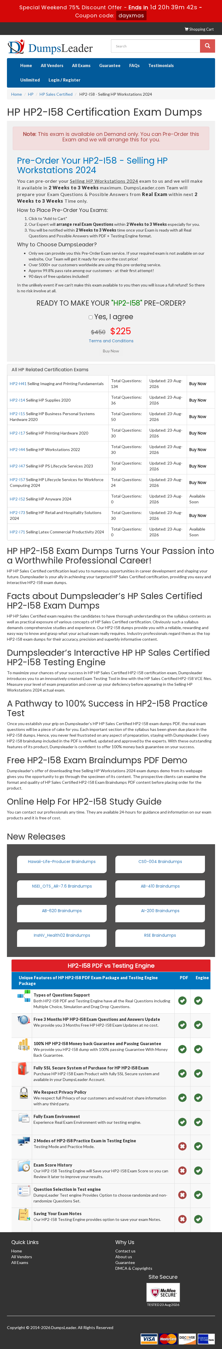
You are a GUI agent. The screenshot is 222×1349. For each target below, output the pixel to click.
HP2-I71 (17, 531)
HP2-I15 (17, 413)
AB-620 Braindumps (62, 911)
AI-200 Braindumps (160, 911)
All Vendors (52, 65)
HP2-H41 (18, 383)
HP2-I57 (17, 479)
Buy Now (197, 384)
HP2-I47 (17, 465)
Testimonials (161, 65)
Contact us (125, 1250)
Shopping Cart (201, 29)
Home (26, 65)
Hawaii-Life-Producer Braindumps (62, 861)
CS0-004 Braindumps (160, 861)
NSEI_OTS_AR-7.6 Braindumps (62, 886)
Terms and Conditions (111, 341)
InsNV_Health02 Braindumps (62, 935)
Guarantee (110, 65)
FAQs (134, 65)
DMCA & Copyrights (133, 1268)
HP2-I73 (17, 512)
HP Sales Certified (56, 94)
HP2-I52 (17, 498)
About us (123, 1256)
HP (31, 94)
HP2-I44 (17, 449)
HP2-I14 (17, 400)
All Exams (81, 65)
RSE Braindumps (160, 935)
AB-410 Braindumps (160, 886)
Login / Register (64, 79)
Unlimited (30, 79)
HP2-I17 (17, 432)
